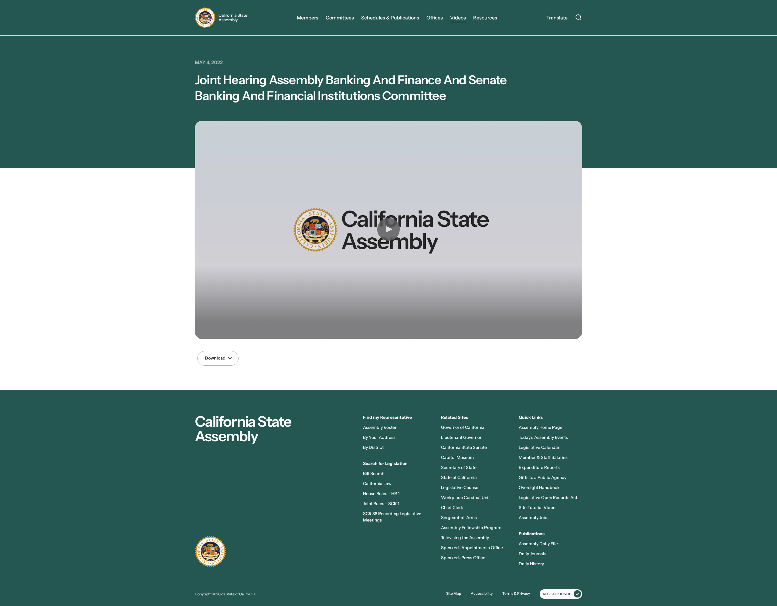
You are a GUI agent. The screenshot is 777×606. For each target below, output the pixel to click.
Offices (434, 18)
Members (307, 18)
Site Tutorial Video (537, 507)
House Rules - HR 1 (381, 493)
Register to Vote (557, 594)
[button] (388, 229)
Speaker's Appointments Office (472, 547)
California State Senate (464, 447)
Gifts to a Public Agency (542, 477)
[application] (388, 230)
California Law (377, 483)
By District (373, 447)
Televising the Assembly (465, 537)
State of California (459, 477)
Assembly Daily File (538, 543)
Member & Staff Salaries (543, 457)
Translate (557, 18)
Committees (340, 18)
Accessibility (482, 593)
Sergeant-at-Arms (459, 517)
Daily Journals (532, 553)
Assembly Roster (379, 427)
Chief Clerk (452, 507)
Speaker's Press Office (463, 557)
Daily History (531, 563)
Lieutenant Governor (461, 437)
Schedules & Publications (390, 18)
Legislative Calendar (539, 447)
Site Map (453, 593)
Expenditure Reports (539, 467)
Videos (458, 18)
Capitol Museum (457, 457)
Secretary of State (459, 467)
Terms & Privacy (516, 593)
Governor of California (462, 427)
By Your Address (379, 437)
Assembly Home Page (540, 427)
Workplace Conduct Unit (465, 497)
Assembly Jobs (533, 517)
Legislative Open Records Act (548, 497)
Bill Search (373, 473)
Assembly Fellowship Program (471, 527)
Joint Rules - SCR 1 (381, 503)
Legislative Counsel (460, 487)
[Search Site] (578, 18)
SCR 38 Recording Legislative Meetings (392, 517)
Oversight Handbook (539, 487)
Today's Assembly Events (543, 437)
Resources (485, 18)
